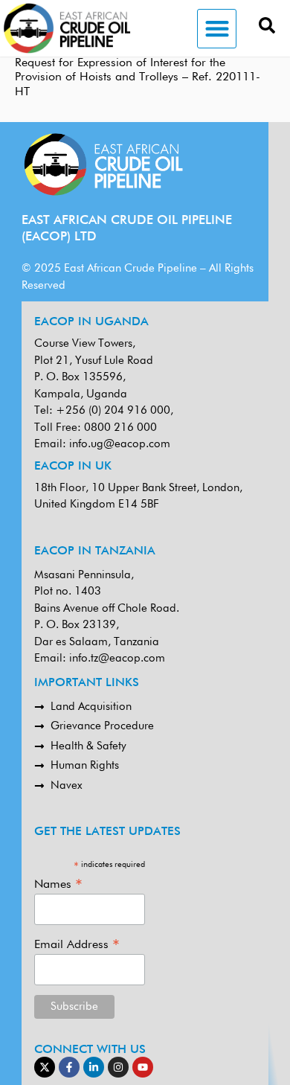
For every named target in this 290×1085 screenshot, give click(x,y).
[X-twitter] (44, 1067)
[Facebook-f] (69, 1067)
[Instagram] (118, 1067)
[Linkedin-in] (93, 1067)
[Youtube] (142, 1067)
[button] (216, 28)
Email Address (77, 945)
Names (58, 884)
